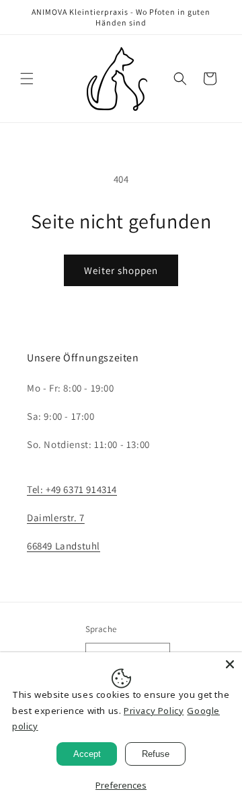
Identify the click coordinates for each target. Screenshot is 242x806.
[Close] (230, 664)
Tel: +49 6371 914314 (72, 489)
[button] (27, 78)
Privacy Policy (154, 711)
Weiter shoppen (121, 270)
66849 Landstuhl (63, 545)
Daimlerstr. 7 (56, 517)
